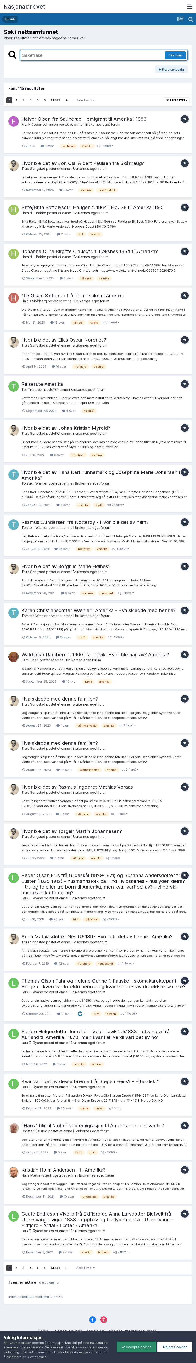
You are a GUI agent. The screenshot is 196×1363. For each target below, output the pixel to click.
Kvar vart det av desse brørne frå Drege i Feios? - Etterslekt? (90, 1081)
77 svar (68, 1252)
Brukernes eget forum (102, 124)
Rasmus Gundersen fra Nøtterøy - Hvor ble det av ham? (85, 522)
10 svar (71, 681)
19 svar (60, 366)
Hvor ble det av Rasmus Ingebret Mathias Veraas (77, 787)
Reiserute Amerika (42, 384)
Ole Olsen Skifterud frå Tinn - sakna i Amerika (73, 296)
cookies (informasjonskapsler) (54, 1343)
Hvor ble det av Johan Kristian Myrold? (66, 428)
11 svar (58, 858)
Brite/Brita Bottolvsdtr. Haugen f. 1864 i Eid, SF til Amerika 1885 (92, 207)
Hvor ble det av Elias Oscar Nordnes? (64, 340)
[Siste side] (66, 100)
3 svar (68, 278)
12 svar (66, 1013)
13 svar (59, 322)
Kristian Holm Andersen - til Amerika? (64, 1170)
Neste (55, 100)
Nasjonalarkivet (24, 6)
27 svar (66, 769)
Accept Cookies (138, 1347)
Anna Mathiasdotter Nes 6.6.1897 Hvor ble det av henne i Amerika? (97, 936)
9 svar (69, 593)
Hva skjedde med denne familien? (60, 699)
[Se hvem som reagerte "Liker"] (80, 1013)
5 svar (49, 146)
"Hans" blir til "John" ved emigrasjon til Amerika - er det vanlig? (93, 1126)
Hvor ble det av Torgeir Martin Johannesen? (72, 831)
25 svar (64, 549)
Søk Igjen (175, 55)
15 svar (65, 637)
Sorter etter (176, 100)
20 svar (59, 919)
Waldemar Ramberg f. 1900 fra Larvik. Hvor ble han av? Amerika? (95, 654)
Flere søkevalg (172, 69)
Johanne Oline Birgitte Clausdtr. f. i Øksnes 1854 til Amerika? (90, 251)
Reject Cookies (174, 1347)
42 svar (63, 963)
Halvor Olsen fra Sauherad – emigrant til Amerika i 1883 (84, 119)
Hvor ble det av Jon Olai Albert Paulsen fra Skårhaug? (83, 163)
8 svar (61, 1064)
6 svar (67, 190)
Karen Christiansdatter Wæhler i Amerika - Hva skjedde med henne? (99, 610)
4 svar (70, 411)
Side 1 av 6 (84, 100)
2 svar (65, 234)
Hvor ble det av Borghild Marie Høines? (66, 566)
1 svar (64, 725)
